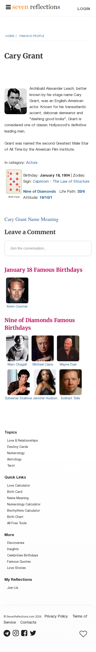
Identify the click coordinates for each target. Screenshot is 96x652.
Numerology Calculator (24, 504)
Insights (13, 549)
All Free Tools (17, 523)
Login (83, 9)
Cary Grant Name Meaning (31, 219)
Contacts (28, 622)
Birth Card (14, 492)
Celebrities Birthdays (22, 555)
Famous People (32, 36)
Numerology (16, 453)
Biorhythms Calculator (23, 510)
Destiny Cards (17, 447)
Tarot (11, 465)
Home (10, 36)
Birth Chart (15, 517)
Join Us (12, 588)
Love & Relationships (22, 440)
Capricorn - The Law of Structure (61, 181)
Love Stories (16, 568)
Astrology (14, 459)
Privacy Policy (56, 616)
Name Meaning (18, 498)
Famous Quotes (19, 561)
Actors (32, 163)
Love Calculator (18, 485)
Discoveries (15, 543)
